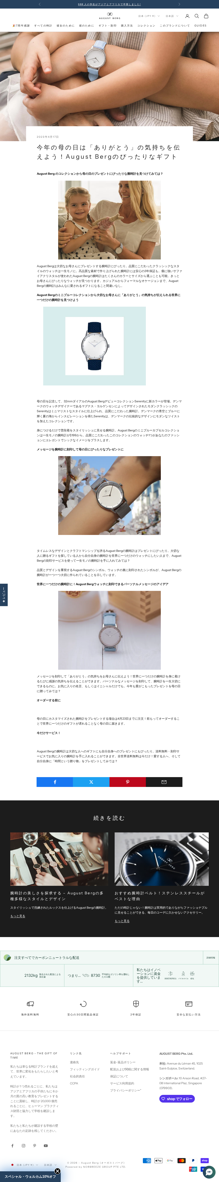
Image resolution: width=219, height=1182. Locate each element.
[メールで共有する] (164, 782)
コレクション (146, 25)
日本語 (170, 16)
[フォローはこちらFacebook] (12, 1146)
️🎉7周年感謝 (21, 25)
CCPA (74, 1083)
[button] (209, 1172)
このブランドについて (175, 25)
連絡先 (74, 1062)
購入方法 (127, 25)
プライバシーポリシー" (125, 1090)
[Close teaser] (57, 1171)
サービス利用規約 (122, 1083)
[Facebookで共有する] (55, 782)
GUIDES (200, 25)
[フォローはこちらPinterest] (35, 1146)
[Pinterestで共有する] (128, 782)
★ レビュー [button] (4, 595)
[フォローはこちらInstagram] (23, 1146)
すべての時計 (43, 25)
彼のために (86, 25)
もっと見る (17, 916)
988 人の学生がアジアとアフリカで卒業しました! (109, 4)
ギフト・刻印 (108, 25)
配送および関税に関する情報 (129, 1069)
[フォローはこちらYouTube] (46, 1146)
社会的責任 (77, 1076)
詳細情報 (211, 957)
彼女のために (66, 25)
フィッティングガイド (85, 1069)
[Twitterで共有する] (91, 782)
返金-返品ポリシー (123, 1062)
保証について (119, 1076)
